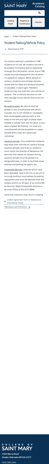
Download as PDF (16, 49)
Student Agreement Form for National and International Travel (24, 201)
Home (6, 36)
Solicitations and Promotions (15, 207)
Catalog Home (10, 22)
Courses (38, 22)
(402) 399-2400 (9, 463)
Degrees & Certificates (24, 22)
